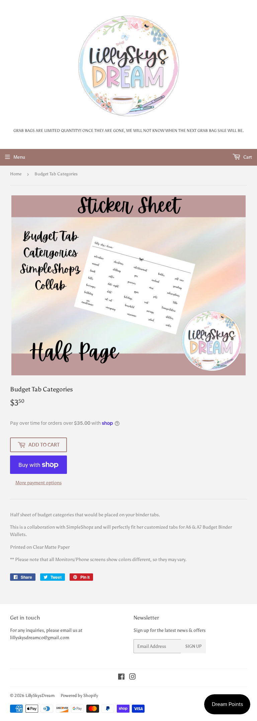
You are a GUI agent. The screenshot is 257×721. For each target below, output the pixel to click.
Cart (247, 157)
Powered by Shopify (79, 695)
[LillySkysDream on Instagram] (132, 678)
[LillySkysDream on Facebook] (121, 678)
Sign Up (193, 646)
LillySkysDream (40, 695)
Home (15, 173)
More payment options (38, 483)
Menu (19, 157)
